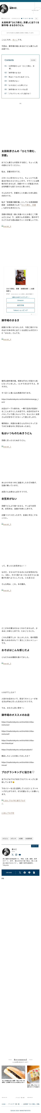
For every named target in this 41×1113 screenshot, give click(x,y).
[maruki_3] (20, 606)
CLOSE (33, 60)
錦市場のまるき (15, 73)
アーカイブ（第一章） (28, 18)
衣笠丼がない (14, 81)
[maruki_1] (20, 461)
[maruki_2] (20, 675)
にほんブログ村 (8, 813)
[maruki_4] (20, 357)
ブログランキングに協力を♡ (20, 93)
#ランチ (13, 838)
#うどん (5, 838)
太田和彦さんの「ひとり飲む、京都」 (21, 67)
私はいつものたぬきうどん (19, 77)
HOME (3, 1104)
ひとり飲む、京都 (28, 205)
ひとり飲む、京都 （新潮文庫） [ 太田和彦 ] (20, 290)
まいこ (15, 40)
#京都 (21, 838)
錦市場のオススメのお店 (18, 89)
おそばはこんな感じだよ (18, 85)
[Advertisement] (20, 127)
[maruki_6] (20, 244)
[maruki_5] (20, 542)
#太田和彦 (29, 838)
